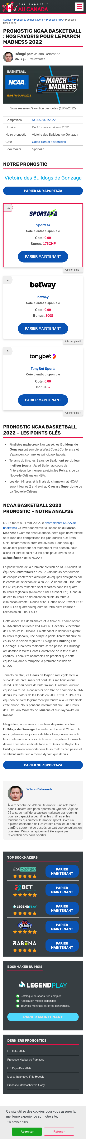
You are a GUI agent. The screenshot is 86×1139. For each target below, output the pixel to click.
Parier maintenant (43, 256)
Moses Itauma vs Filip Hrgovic (25, 1076)
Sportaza (43, 225)
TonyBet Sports (43, 368)
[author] (8, 57)
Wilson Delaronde (39, 789)
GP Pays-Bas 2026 (19, 1068)
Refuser (58, 1131)
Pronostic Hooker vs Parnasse (25, 1059)
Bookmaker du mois (25, 967)
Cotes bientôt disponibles (49, 142)
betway (43, 297)
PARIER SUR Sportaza (43, 191)
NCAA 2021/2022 (44, 120)
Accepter (27, 1131)
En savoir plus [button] (17, 1122)
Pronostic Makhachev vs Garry (26, 1085)
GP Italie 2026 (16, 1051)
